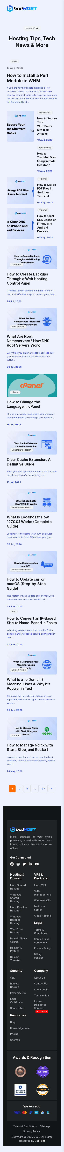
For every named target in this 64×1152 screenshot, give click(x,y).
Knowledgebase (20, 1028)
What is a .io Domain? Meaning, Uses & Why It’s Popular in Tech (28, 684)
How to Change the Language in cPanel (23, 404)
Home (29, 28)
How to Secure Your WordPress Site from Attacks (47, 126)
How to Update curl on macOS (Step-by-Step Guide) (26, 584)
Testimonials (41, 995)
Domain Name (19, 670)
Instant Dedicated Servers (40, 1004)
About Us (39, 977)
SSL (14, 611)
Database (16, 264)
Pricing (14, 1033)
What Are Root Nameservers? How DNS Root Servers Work (28, 341)
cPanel (15, 392)
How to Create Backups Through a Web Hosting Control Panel (27, 278)
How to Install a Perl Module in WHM (27, 78)
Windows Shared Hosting (15, 898)
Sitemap (15, 1039)
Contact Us (40, 983)
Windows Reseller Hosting (15, 920)
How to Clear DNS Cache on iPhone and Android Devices (46, 223)
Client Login (41, 989)
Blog (13, 1022)
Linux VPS (40, 885)
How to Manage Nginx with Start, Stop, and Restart (30, 747)
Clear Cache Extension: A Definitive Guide (29, 461)
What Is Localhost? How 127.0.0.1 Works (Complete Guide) (29, 521)
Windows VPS (42, 900)
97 (43, 788)
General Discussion (21, 450)
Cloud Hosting (42, 915)
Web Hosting (18, 326)
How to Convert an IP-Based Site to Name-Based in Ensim (32, 620)
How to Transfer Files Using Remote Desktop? (46, 159)
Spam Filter (17, 1008)
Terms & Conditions (25, 1126)
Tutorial (43, 178)
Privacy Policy (42, 948)
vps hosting (45, 147)
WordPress (45, 112)
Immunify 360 (18, 992)
